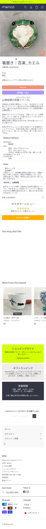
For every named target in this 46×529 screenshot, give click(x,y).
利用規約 (5, 477)
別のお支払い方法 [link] (23, 97)
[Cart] (36, 7)
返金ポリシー (7, 480)
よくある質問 (7, 466)
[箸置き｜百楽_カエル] (17, 255)
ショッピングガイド (9, 469)
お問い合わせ (7, 463)
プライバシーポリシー (10, 472)
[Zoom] (42, 53)
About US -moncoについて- (12, 460)
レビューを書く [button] (23, 217)
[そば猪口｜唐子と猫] (17, 306)
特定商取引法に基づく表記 (11, 475)
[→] (34, 416)
